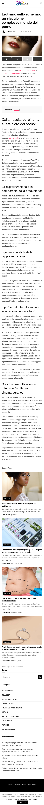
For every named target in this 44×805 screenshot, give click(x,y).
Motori (5, 712)
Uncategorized (8, 729)
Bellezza (7, 499)
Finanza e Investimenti (12, 708)
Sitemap (10, 784)
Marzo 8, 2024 (16, 661)
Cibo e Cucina (8, 703)
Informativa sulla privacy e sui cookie (24, 799)
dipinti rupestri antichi (26, 70)
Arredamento (8, 691)
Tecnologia (7, 720)
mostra (16, 110)
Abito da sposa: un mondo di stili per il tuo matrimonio (19, 504)
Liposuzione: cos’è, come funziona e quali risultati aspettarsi (19, 599)
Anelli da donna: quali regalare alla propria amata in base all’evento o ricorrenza (22, 648)
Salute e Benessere (10, 716)
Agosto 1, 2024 (17, 612)
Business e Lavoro (10, 699)
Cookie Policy (31, 784)
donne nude (14, 138)
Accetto (23, 802)
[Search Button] (40, 677)
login (8, 667)
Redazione (12, 32)
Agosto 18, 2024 (17, 515)
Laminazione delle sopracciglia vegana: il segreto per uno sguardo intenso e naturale (22, 550)
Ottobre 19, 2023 (25, 32)
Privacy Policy (20, 784)
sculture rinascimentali (11, 73)
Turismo (5, 725)
